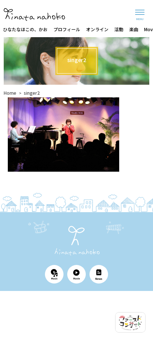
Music (54, 274)
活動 (118, 29)
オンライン (97, 29)
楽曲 (133, 29)
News (98, 274)
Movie (76, 274)
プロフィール (66, 29)
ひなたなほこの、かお (25, 29)
